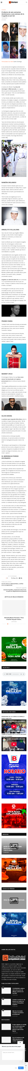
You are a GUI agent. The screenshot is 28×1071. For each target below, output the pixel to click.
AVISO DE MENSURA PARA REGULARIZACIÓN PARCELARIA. (13, 848)
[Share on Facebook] (11, 578)
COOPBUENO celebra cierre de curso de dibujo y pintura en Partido (18, 991)
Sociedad (4, 9)
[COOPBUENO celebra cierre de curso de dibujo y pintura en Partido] (6, 991)
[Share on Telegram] (19, 578)
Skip (16, 1067)
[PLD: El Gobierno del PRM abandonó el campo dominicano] (6, 1040)
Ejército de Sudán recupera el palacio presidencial (18, 1012)
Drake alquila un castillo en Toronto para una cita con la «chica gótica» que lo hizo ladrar (19, 1028)
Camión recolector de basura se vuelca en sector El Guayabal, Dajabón (18, 1002)
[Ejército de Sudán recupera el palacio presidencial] (6, 1013)
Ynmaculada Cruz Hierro (8, 61)
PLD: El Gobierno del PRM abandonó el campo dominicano (18, 1039)
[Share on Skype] (21, 578)
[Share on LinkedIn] (14, 578)
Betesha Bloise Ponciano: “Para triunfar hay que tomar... (14, 618)
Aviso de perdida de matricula (14, 900)
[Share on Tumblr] (16, 578)
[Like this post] (8, 578)
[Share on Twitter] (13, 578)
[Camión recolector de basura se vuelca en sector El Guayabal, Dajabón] (6, 1002)
